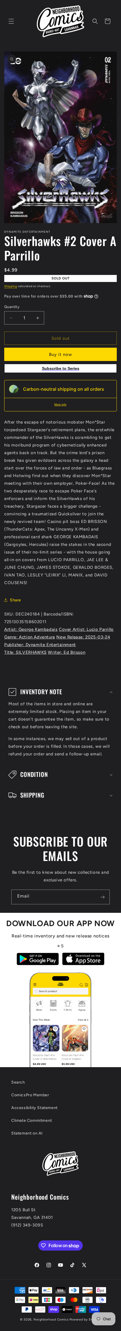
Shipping (10, 286)
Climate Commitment (31, 1120)
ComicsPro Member (30, 1095)
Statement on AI (27, 1133)
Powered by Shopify (85, 1319)
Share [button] (15, 600)
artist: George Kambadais (30, 629)
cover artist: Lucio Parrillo (86, 629)
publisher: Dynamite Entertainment (40, 644)
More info (60, 404)
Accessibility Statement (34, 1107)
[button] (11, 21)
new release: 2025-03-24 (83, 637)
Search (18, 1082)
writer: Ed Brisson (66, 652)
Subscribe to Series (60, 368)
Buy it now (60, 354)
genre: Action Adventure (29, 637)
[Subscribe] (102, 897)
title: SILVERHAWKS (25, 652)
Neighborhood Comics (50, 1319)
